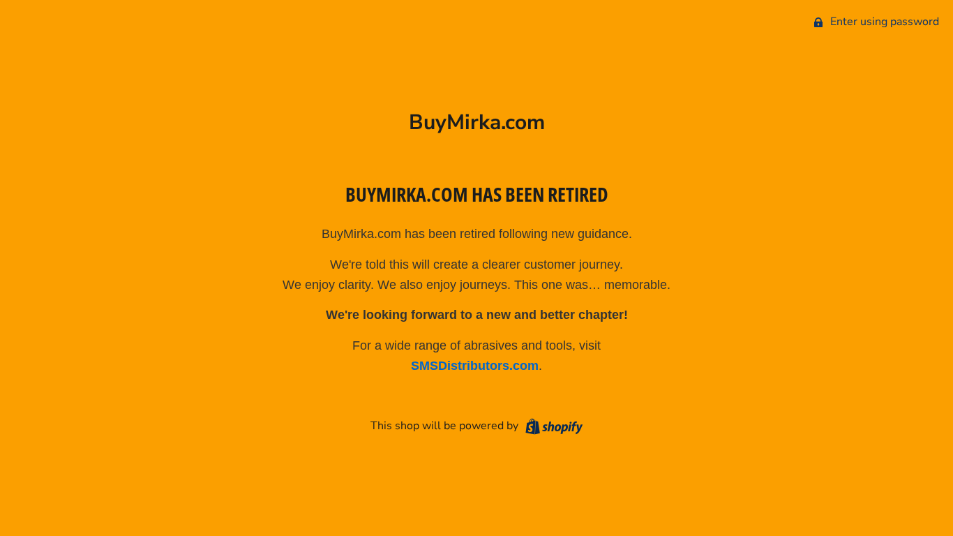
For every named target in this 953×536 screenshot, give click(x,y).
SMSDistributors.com (475, 366)
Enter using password (883, 21)
